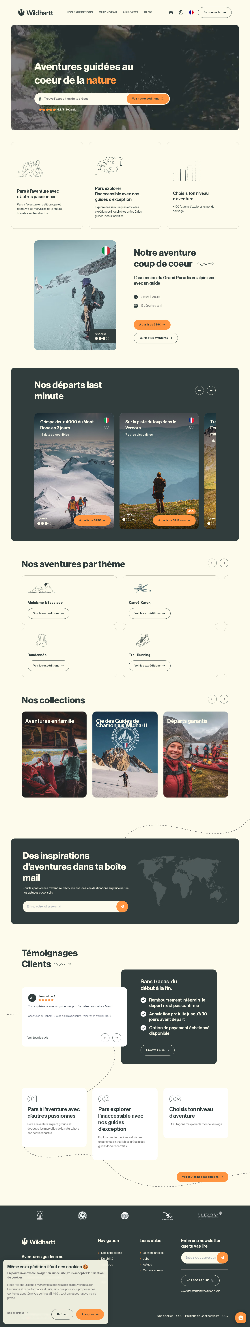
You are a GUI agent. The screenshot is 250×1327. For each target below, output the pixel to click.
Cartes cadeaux (153, 1270)
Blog (148, 12)
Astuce (147, 1264)
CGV (225, 1316)
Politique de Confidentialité (202, 1316)
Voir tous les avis (37, 1037)
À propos (130, 12)
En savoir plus (16, 1313)
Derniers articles (153, 1252)
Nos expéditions (80, 12)
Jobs (146, 1258)
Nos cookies (165, 1316)
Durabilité (107, 1258)
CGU (179, 1316)
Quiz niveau (108, 12)
